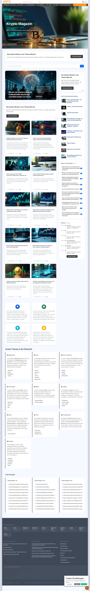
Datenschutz (64, 546)
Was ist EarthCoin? (7, 547)
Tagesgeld (10, 461)
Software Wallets (38, 400)
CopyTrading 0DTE (71, 240)
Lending (63, 374)
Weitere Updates (72, 256)
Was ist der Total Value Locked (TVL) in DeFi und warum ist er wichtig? (69, 208)
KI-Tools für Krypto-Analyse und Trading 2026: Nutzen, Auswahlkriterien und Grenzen (44, 544)
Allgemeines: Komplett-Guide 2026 (11, 554)
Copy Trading (65, 404)
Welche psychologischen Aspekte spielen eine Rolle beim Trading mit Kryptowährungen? (70, 179)
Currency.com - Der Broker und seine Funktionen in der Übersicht (15, 544)
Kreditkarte (10, 460)
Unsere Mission (64, 548)
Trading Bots (65, 400)
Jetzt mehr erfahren (76, 56)
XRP (36, 374)
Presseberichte (66, 415)
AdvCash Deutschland (72, 112)
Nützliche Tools (38, 433)
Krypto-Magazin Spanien (11, 573)
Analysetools (38, 432)
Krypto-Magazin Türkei (11, 576)
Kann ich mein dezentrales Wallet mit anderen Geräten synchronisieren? (71, 198)
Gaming (9, 375)
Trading (64, 386)
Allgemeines (11, 355)
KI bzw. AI (10, 403)
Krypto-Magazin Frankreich (12, 570)
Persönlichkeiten (11, 433)
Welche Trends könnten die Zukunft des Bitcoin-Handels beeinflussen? (70, 173)
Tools (36, 415)
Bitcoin (36, 370)
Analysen (37, 377)
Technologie (11, 386)
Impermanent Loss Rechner (73, 149)
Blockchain (10, 402)
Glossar (63, 553)
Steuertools (37, 430)
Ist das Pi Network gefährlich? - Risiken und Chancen (14, 552)
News (20, 153)
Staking (63, 370)
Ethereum (37, 372)
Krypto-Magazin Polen (11, 571)
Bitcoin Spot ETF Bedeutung (74, 137)
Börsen (63, 405)
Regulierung (10, 374)
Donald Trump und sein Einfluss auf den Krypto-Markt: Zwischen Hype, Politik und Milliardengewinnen (43, 556)
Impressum (63, 543)
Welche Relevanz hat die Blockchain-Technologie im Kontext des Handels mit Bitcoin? (71, 168)
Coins (36, 355)
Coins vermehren (67, 355)
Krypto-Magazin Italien (11, 574)
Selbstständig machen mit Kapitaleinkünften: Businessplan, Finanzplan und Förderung (45, 548)
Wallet (37, 386)
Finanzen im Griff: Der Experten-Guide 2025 (41, 550)
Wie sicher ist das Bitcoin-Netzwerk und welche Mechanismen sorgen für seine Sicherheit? (71, 193)
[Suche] (39, 2)
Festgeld (10, 463)
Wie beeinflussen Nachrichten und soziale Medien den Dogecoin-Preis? (71, 203)
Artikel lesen (39, 96)
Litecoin (36, 375)
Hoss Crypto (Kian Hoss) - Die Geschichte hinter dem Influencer (74, 101)
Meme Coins (37, 379)
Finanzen (10, 441)
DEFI (9, 405)
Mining (63, 372)
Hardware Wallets (39, 402)
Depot (9, 465)
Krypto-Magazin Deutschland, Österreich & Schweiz (17, 568)
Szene (10, 415)
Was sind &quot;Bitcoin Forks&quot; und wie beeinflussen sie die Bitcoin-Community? (71, 214)
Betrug (9, 372)
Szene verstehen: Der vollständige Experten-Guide (43, 553)
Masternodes (65, 375)
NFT (9, 407)
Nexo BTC (69, 225)
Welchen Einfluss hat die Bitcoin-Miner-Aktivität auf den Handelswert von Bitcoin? (71, 185)
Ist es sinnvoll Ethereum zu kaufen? (70, 189)
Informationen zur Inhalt (66, 550)
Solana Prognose (71, 143)
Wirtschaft (10, 370)
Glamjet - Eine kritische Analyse (75, 106)
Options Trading (65, 402)
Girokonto (10, 458)
